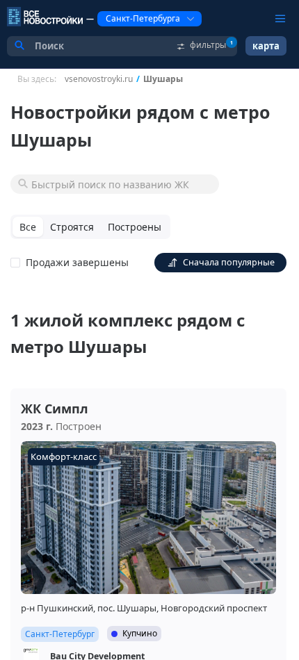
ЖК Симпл (54, 408)
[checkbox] (72, 262)
